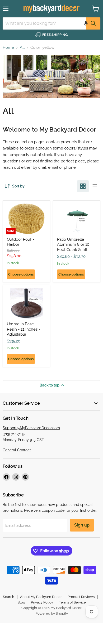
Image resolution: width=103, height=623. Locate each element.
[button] (85, 23)
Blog (21, 602)
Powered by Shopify (51, 613)
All (22, 47)
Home (8, 47)
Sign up (82, 525)
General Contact (17, 450)
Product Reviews (81, 597)
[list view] (94, 186)
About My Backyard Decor (41, 597)
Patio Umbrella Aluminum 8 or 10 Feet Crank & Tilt (73, 244)
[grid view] (83, 186)
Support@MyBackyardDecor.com (31, 428)
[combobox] (44, 23)
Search (8, 597)
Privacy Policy (42, 602)
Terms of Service (72, 602)
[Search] (93, 23)
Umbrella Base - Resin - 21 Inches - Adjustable (23, 329)
